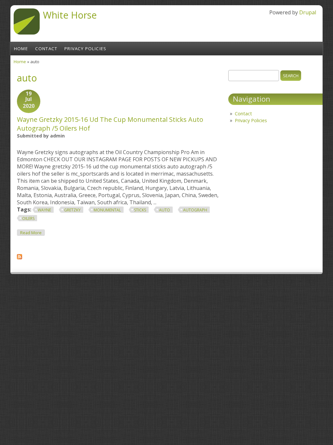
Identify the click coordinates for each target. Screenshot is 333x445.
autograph (195, 210)
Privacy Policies (85, 48)
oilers (28, 218)
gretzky (72, 210)
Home (21, 48)
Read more (32, 232)
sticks (140, 210)
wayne (44, 210)
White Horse (70, 14)
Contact (46, 48)
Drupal (307, 12)
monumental (107, 210)
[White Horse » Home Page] (27, 32)
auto (164, 210)
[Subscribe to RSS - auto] (19, 257)
